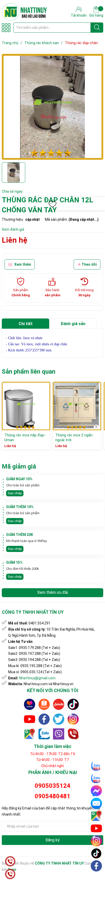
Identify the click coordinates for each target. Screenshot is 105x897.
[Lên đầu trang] (96, 878)
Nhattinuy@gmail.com (37, 678)
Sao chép (15, 493)
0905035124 (52, 785)
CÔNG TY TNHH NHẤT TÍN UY (59, 863)
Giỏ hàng (96, 15)
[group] (52, 107)
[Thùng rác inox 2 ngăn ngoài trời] (77, 406)
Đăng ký (52, 840)
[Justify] (96, 27)
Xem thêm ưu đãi (52, 592)
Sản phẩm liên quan (28, 371)
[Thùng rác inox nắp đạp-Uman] (26, 406)
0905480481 (52, 796)
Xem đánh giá (13, 229)
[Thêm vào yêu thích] (52, 204)
